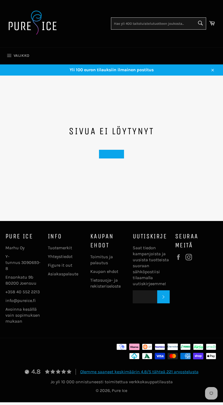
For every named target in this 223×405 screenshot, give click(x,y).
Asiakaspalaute (63, 273)
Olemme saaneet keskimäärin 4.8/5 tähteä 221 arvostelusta (139, 371)
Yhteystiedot (60, 256)
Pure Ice (119, 390)
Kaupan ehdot (104, 271)
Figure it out (60, 265)
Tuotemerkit (60, 247)
